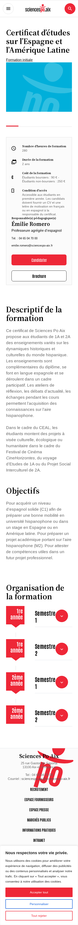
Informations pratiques (39, 830)
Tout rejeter (39, 915)
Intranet (39, 840)
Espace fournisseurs (39, 799)
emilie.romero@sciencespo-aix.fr (32, 245)
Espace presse (39, 809)
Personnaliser (39, 904)
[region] (39, 885)
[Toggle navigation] (8, 8)
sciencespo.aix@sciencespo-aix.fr (45, 779)
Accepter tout (39, 892)
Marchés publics (39, 820)
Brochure (39, 276)
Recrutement (39, 789)
